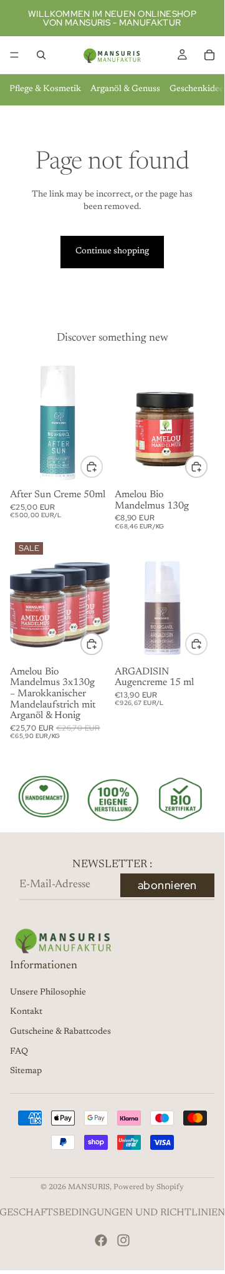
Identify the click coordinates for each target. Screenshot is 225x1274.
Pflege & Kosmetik (45, 89)
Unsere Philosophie (48, 992)
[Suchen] (41, 55)
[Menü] (14, 55)
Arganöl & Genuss (125, 89)
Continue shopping (112, 251)
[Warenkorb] (209, 55)
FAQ (19, 1052)
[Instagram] (123, 1240)
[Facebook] (100, 1240)
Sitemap (26, 1071)
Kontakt (26, 1012)
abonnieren (167, 885)
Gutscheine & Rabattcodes (60, 1032)
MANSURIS (89, 1187)
